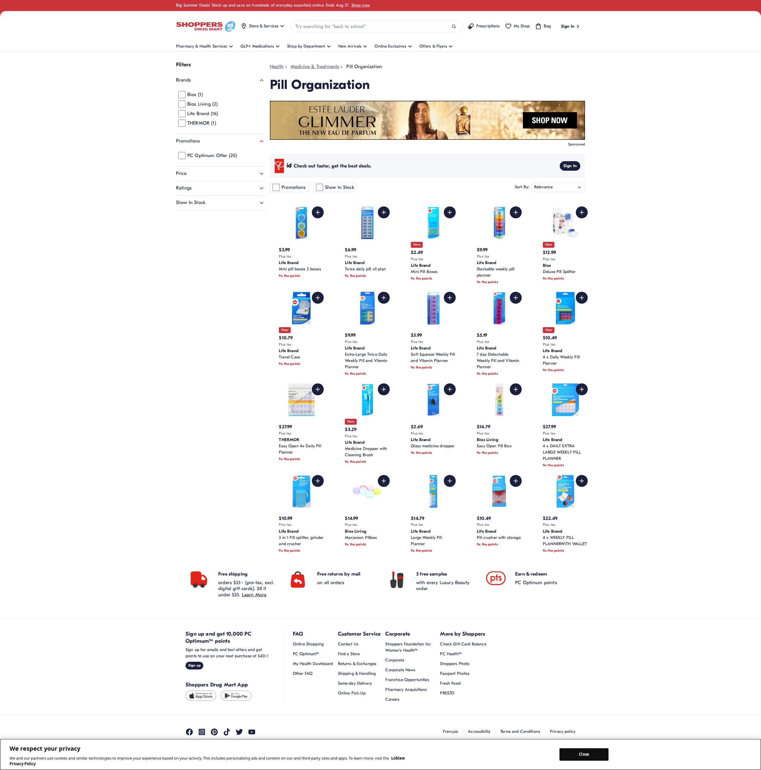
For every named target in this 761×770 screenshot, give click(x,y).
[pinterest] (214, 732)
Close (584, 754)
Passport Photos (454, 673)
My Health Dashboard (313, 663)
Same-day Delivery (355, 683)
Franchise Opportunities (407, 679)
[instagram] (202, 732)
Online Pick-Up (352, 693)
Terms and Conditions (520, 731)
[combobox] (376, 26)
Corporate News (400, 669)
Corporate (394, 660)
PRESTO (447, 693)
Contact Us (348, 644)
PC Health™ (450, 653)
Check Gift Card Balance (463, 644)
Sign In (570, 165)
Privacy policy (563, 731)
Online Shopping (308, 644)
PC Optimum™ (306, 653)
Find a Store (349, 653)
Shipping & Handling (357, 673)
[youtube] (252, 732)
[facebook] (189, 732)
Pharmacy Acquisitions (406, 689)
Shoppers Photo (454, 663)
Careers (392, 699)
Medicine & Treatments (315, 66)
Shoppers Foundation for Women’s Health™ (408, 647)
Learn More (254, 595)
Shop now (360, 5)
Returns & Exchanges (357, 663)
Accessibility (479, 731)
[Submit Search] (454, 26)
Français (450, 731)
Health (277, 66)
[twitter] (239, 732)
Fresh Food (450, 683)
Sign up (194, 665)
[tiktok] (227, 732)
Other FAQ (302, 673)
